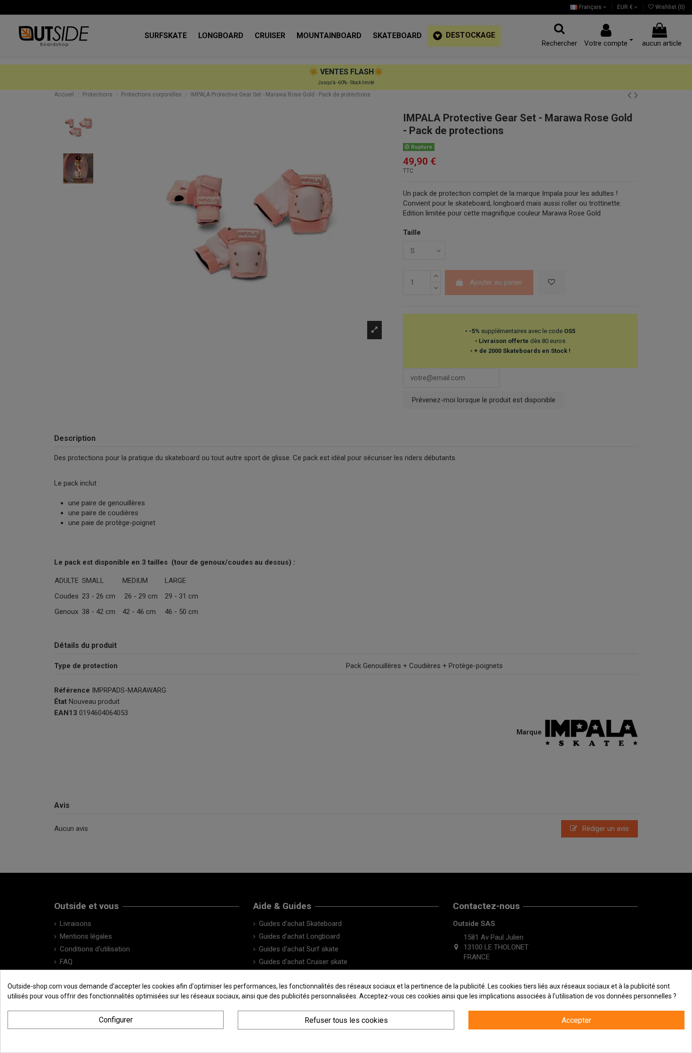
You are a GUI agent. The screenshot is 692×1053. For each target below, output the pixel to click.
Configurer (116, 1019)
